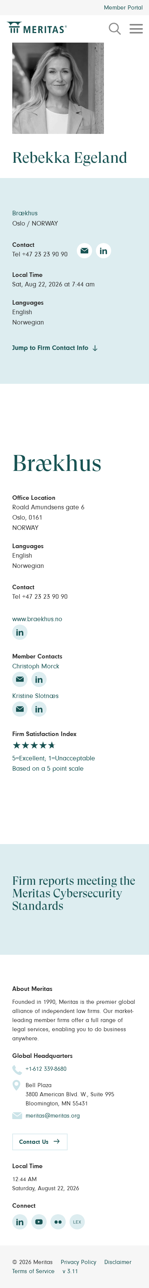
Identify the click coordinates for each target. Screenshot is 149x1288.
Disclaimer (117, 1262)
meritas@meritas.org (53, 1116)
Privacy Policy (79, 1262)
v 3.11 (70, 1271)
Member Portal (123, 8)
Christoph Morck (35, 666)
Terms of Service (34, 1271)
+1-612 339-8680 (46, 1069)
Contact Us (34, 1142)
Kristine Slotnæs (35, 696)
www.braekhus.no (37, 619)
